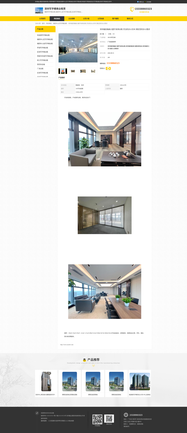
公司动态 (101, 18)
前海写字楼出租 (42, 52)
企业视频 (71, 18)
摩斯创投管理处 (46, 394)
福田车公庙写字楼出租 (45, 43)
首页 (43, 23)
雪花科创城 (41, 64)
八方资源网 (51, 421)
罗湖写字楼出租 (42, 48)
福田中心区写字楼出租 (60, 23)
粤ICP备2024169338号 (60, 415)
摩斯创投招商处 (70, 394)
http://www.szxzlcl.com (66, 344)
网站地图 (71, 421)
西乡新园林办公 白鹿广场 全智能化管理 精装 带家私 (121, 394)
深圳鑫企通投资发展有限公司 (75, 415)
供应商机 (57, 18)
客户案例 (115, 18)
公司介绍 (86, 18)
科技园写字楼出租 (43, 35)
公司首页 (42, 18)
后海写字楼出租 (42, 73)
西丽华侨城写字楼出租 (45, 56)
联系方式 (130, 18)
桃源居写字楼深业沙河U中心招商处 (93, 394)
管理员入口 (64, 421)
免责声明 (58, 421)
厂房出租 (40, 68)
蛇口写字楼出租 (42, 60)
